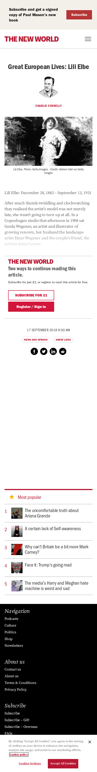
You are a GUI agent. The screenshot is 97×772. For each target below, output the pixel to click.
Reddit (62, 351)
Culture (10, 625)
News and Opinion (35, 339)
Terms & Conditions (20, 683)
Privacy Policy (16, 689)
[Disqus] (48, 418)
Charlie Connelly (48, 106)
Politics (10, 632)
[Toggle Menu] (87, 39)
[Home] (32, 39)
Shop (8, 639)
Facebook (34, 351)
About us (11, 676)
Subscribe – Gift (17, 720)
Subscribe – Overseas (21, 726)
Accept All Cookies (63, 763)
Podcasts (11, 618)
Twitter (43, 351)
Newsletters (14, 645)
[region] (48, 753)
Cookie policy (19, 754)
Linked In (53, 351)
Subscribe (79, 15)
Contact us (13, 669)
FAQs (8, 733)
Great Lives (63, 339)
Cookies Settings (30, 763)
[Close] (90, 742)
